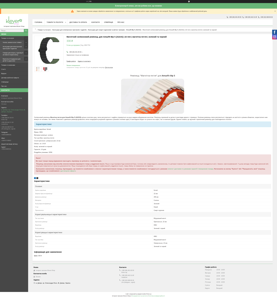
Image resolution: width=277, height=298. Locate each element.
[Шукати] (26, 30)
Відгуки (3, 73)
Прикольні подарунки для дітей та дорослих (11, 60)
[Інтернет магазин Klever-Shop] (14, 20)
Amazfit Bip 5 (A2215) (133, 30)
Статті (3, 69)
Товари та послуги (7, 38)
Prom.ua (148, 294)
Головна (38, 22)
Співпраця (4, 82)
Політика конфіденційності (156, 296)
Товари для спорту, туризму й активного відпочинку (13, 54)
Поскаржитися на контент (139, 296)
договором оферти (68, 171)
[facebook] (35, 178)
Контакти (95, 22)
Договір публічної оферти (10, 78)
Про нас (4, 86)
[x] (37, 178)
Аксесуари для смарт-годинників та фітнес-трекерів (106, 30)
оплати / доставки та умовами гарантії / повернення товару (190, 169)
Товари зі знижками (8, 65)
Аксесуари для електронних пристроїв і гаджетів (12, 47)
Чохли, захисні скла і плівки (12, 42)
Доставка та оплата (78, 22)
